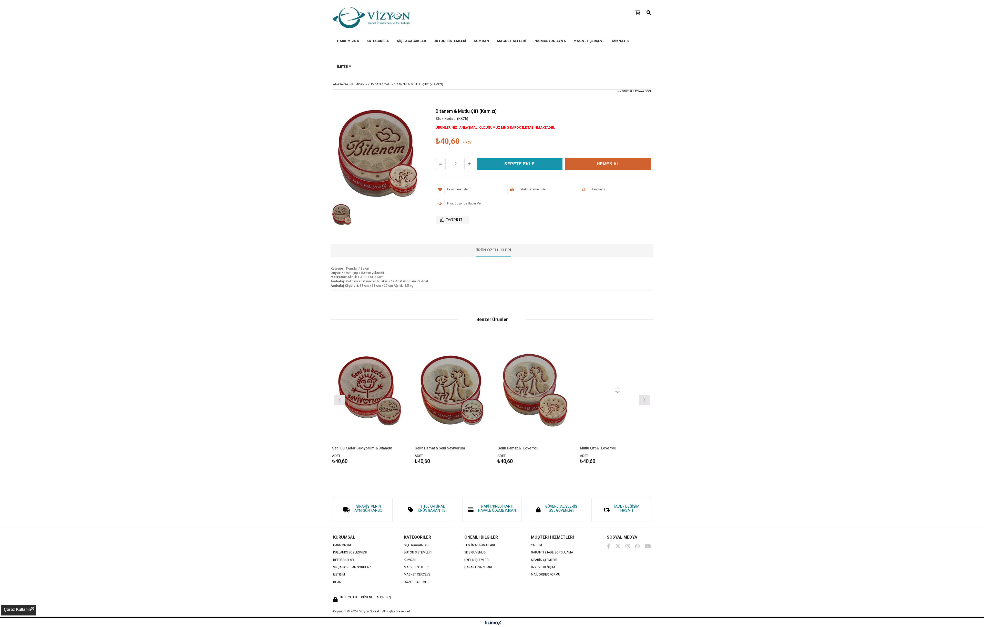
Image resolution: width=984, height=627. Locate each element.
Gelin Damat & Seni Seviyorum (357, 448)
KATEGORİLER (378, 41)
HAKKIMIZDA (348, 41)
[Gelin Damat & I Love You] (452, 390)
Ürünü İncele (387, 399)
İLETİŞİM (344, 66)
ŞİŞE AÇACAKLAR (411, 41)
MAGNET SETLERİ (511, 41)
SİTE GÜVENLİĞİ (475, 552)
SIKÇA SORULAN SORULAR (352, 567)
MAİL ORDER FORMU (545, 574)
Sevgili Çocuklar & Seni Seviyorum (609, 448)
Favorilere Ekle (369, 399)
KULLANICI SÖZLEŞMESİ (350, 552)
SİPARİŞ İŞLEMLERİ (544, 560)
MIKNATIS (620, 41)
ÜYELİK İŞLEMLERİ (476, 560)
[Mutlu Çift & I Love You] (535, 390)
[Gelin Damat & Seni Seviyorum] (369, 390)
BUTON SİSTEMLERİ (450, 41)
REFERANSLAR (343, 560)
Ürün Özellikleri (493, 250)
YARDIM (536, 545)
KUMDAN (481, 41)
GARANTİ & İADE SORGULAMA (552, 552)
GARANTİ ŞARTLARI (478, 567)
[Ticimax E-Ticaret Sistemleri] (492, 623)
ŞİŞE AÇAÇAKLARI (416, 545)
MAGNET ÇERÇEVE (588, 41)
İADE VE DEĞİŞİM (543, 567)
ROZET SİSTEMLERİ (417, 582)
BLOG (337, 582)
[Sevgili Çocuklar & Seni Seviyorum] (617, 390)
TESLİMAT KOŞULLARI (479, 545)
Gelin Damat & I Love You (435, 448)
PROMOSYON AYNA (550, 41)
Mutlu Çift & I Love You (516, 448)
